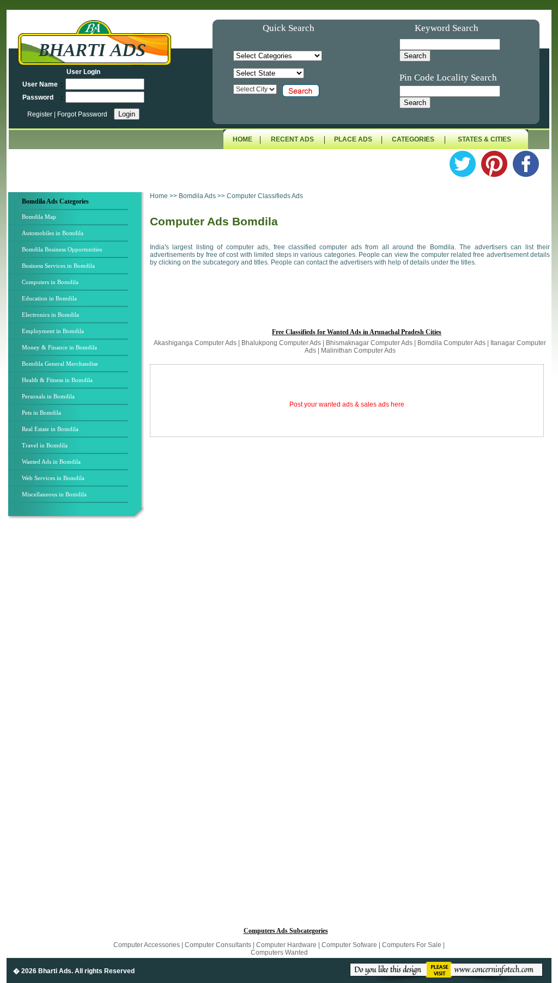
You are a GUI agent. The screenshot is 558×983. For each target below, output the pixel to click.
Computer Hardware (287, 945)
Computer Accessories (146, 945)
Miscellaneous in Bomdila (54, 494)
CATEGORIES (413, 139)
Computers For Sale (411, 945)
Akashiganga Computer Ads (195, 343)
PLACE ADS (353, 139)
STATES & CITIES (484, 139)
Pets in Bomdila (41, 412)
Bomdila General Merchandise (60, 363)
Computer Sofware (349, 945)
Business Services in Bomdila (58, 265)
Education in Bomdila (49, 298)
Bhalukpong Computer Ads (281, 343)
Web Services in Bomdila (53, 478)
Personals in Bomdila (48, 396)
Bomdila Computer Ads (451, 343)
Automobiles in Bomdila (52, 233)
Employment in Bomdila (53, 331)
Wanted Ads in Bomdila (51, 461)
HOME (242, 139)
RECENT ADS (292, 139)
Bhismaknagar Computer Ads (369, 343)
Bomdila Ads (198, 196)
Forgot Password (82, 114)
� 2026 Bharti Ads (42, 971)
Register (40, 114)
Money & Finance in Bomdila (59, 347)
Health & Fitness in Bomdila (57, 380)
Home (159, 196)
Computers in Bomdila (50, 282)
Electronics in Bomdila (50, 314)
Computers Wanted (279, 952)
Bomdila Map (39, 216)
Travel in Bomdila (45, 445)
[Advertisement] (78, 701)
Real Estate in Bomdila (50, 429)
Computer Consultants (218, 945)
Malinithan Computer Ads (358, 350)
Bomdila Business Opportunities (62, 249)
